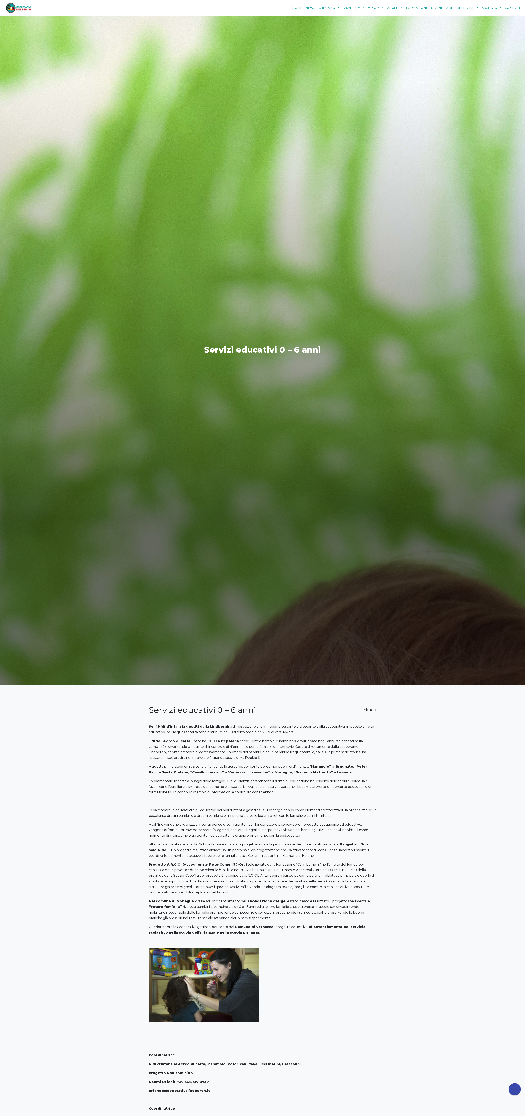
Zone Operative (460, 8)
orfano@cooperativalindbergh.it (179, 1091)
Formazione (417, 8)
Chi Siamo (326, 8)
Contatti (512, 8)
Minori (374, 8)
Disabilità (351, 8)
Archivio (489, 8)
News (310, 8)
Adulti (392, 8)
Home (297, 8)
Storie (437, 8)
